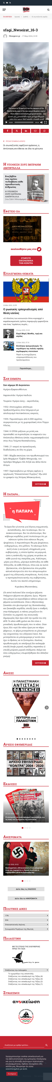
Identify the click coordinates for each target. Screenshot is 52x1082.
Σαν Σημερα (12, 378)
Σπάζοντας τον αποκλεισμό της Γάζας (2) (25, 981)
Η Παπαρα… (11, 494)
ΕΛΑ (6, 920)
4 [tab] (30, 827)
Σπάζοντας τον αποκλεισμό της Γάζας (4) (25, 976)
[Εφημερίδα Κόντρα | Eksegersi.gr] (26, 10)
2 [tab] (25, 827)
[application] (26, 83)
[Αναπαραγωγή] (6, 122)
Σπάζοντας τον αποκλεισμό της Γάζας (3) (25, 979)
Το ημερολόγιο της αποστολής (21, 973)
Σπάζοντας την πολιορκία (16, 970)
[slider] (24, 122)
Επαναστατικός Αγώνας (15, 924)
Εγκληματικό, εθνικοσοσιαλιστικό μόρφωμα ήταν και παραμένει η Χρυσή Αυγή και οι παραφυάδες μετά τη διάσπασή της (24, 870)
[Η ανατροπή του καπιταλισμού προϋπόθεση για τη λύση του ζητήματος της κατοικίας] (26, 806)
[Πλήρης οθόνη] (45, 122)
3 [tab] (27, 827)
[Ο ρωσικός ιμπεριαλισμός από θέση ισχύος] (26, 290)
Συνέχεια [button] (12, 1074)
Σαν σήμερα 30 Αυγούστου (16, 385)
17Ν (7, 915)
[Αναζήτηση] (48, 9)
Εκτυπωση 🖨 (40, 484)
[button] (26, 84)
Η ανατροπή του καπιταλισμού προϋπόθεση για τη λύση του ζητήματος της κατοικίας (25, 818)
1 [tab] (22, 827)
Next (47, 708)
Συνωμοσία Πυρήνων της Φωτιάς (19, 929)
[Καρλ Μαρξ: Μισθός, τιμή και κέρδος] (8, 333)
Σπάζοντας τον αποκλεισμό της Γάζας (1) (25, 984)
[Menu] (4, 9)
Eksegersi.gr (14, 36)
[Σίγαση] (41, 122)
